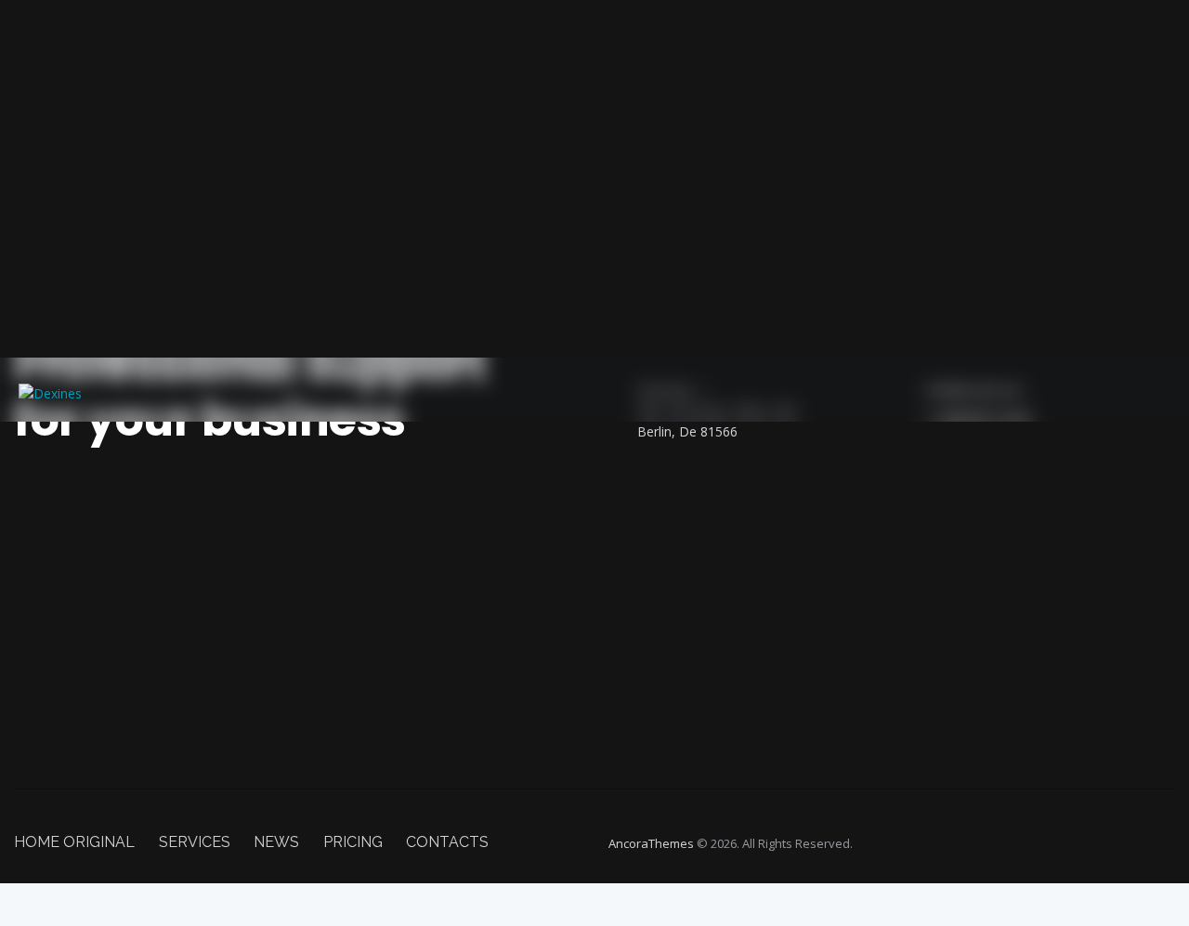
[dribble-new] (767, 592)
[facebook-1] (767, 471)
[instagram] (767, 652)
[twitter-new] (767, 532)
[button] (1160, 389)
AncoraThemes (651, 843)
